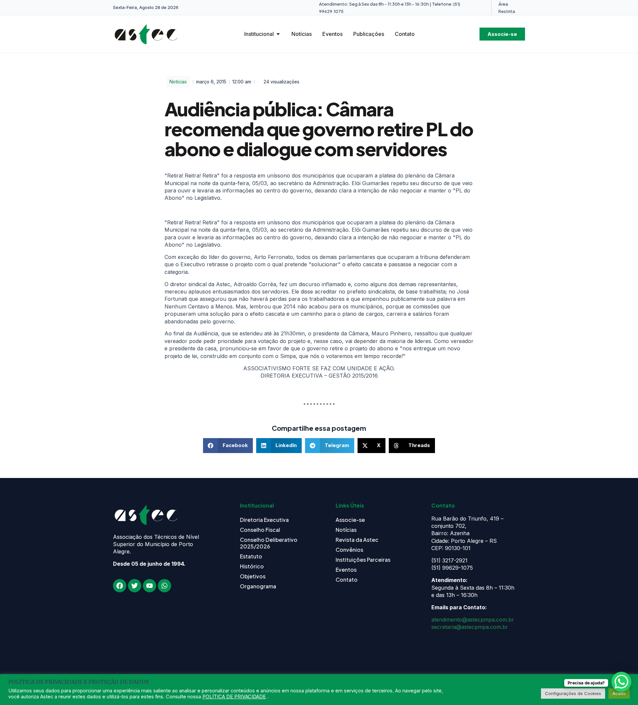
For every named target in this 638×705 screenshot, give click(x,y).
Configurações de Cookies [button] (573, 693)
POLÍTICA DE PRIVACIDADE (234, 697)
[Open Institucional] (278, 34)
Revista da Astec (357, 539)
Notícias (178, 81)
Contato (347, 579)
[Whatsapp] (164, 585)
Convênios (349, 549)
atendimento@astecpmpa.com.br (472, 619)
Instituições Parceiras (363, 559)
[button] (228, 445)
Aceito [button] (619, 693)
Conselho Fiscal (260, 529)
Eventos (346, 569)
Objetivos (253, 576)
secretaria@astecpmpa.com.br (469, 627)
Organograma (258, 586)
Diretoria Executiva (264, 519)
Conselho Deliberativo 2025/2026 (268, 543)
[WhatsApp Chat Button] (621, 682)
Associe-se (350, 519)
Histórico (252, 566)
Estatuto (251, 556)
